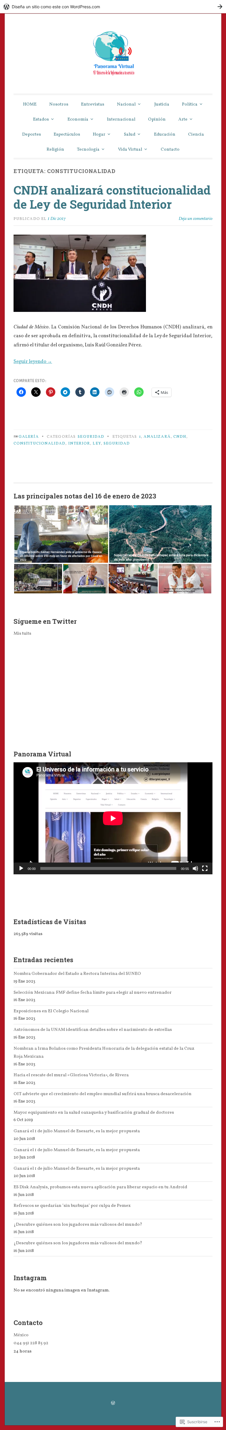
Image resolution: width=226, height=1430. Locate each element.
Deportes (31, 134)
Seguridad (91, 437)
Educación (164, 134)
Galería (29, 437)
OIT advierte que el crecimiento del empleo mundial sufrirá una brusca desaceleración (103, 1094)
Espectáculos (67, 134)
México (21, 1335)
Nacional (126, 104)
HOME (29, 104)
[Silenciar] (195, 868)
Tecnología (88, 150)
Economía (77, 119)
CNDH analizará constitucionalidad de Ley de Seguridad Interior (112, 197)
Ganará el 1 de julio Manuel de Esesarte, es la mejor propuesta (77, 1131)
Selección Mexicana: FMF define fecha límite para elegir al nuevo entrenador (93, 992)
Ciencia (196, 134)
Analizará (157, 437)
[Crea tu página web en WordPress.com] (113, 6)
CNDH (179, 437)
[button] (61, 534)
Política (189, 104)
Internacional (121, 119)
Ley (97, 443)
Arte (182, 119)
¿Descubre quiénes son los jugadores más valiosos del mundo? (78, 1224)
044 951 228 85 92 (31, 1343)
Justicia (161, 104)
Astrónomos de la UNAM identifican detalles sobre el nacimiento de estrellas (93, 1029)
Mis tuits (22, 633)
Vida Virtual (130, 150)
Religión (55, 150)
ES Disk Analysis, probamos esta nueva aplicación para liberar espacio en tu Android (100, 1187)
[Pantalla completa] (205, 868)
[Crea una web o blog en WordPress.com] (113, 1404)
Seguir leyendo (33, 361)
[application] (113, 818)
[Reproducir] (21, 868)
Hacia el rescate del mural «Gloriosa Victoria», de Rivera (71, 1075)
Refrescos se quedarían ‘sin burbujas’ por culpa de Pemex (72, 1205)
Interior (79, 443)
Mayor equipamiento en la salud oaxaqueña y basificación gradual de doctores (94, 1112)
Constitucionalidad (39, 443)
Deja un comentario (195, 219)
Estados (41, 119)
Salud (129, 134)
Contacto (170, 150)
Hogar (99, 134)
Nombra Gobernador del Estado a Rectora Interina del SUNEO (77, 973)
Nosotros (58, 104)
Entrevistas (92, 104)
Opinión (157, 119)
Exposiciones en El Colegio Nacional (51, 1011)
